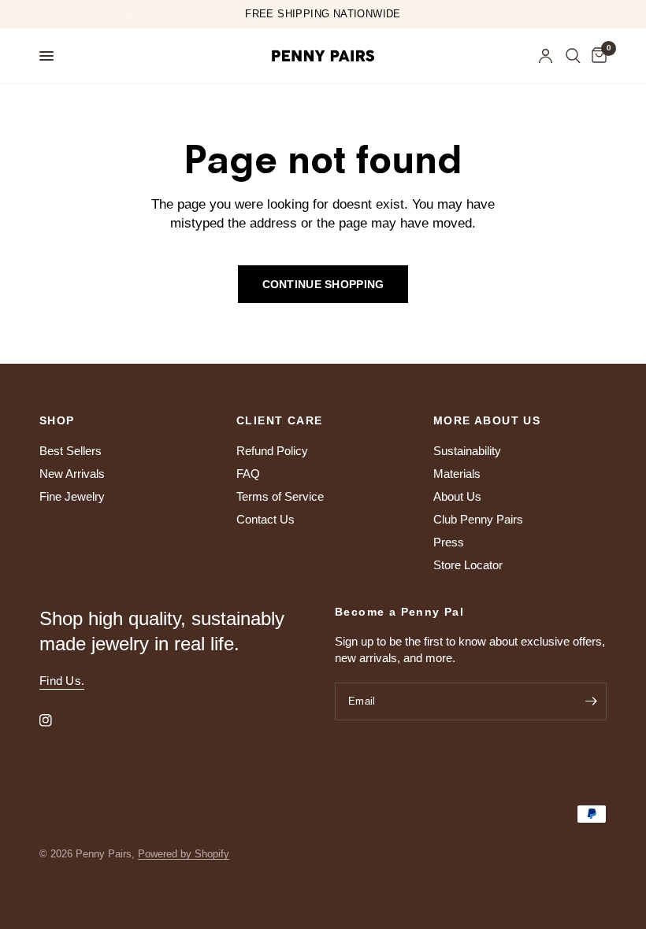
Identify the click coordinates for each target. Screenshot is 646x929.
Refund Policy (272, 450)
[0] (596, 55)
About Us (457, 496)
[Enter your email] (591, 701)
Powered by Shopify (183, 854)
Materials (457, 473)
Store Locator (468, 565)
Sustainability (467, 450)
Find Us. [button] (61, 680)
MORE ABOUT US (486, 420)
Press (448, 542)
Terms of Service (280, 496)
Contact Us (265, 519)
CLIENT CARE (279, 420)
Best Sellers (70, 450)
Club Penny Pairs (478, 519)
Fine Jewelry (72, 496)
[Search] (573, 55)
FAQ (248, 473)
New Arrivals (72, 473)
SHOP (57, 420)
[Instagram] (56, 720)
